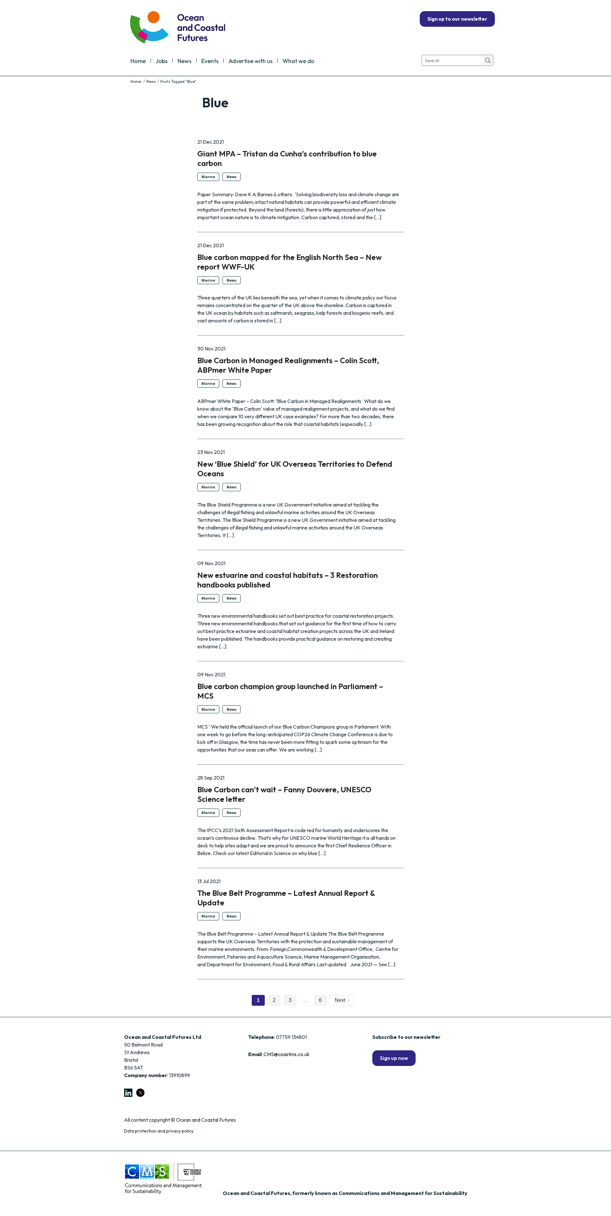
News (185, 61)
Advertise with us (250, 61)
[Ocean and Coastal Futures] (177, 28)
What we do (298, 61)
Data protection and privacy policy (158, 1131)
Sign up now (394, 1058)
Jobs (162, 61)
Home (138, 61)
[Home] (136, 81)
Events (210, 61)
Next (341, 1000)
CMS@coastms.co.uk (286, 1054)
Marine (208, 176)
